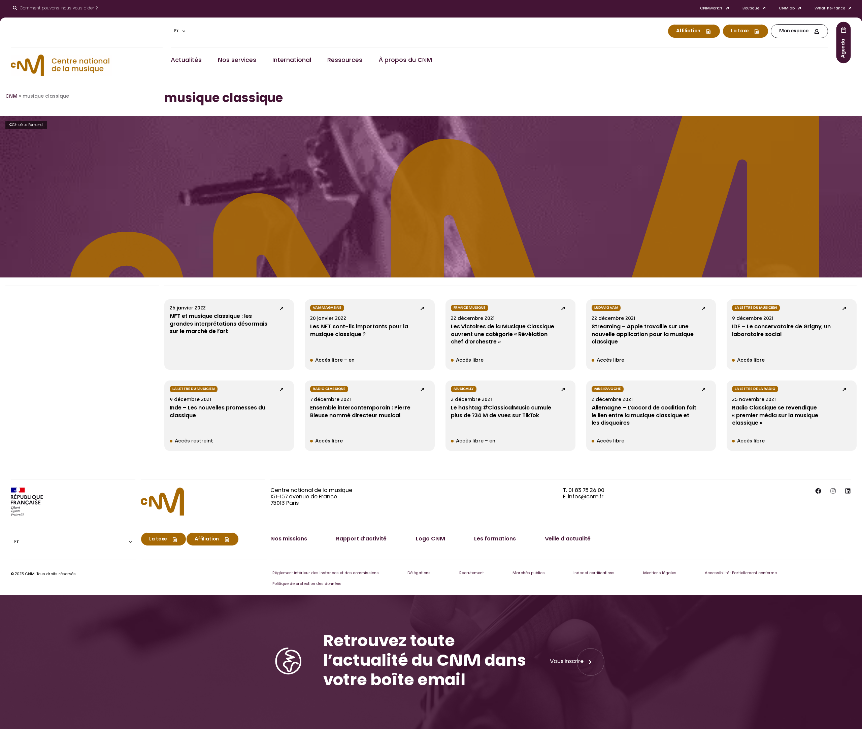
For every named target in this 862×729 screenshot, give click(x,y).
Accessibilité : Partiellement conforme (741, 573)
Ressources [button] (344, 61)
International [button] (291, 61)
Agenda (843, 48)
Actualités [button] (186, 61)
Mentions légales (659, 573)
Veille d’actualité (568, 539)
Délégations (419, 573)
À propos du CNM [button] (405, 61)
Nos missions (288, 539)
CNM (11, 96)
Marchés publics (528, 573)
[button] (180, 31)
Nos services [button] (237, 61)
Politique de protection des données (306, 584)
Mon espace (793, 31)
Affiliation (688, 31)
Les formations (495, 539)
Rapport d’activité (361, 539)
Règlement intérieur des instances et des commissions (325, 573)
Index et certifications (594, 573)
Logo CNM (430, 539)
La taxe (740, 31)
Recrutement (471, 573)
